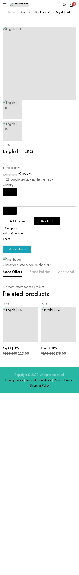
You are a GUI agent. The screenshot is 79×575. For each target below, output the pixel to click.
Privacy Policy (14, 380)
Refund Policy (63, 380)
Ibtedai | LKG (49, 348)
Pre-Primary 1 (43, 12)
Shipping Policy (39, 385)
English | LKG (11, 348)
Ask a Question (13, 233)
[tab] (12, 272)
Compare (11, 228)
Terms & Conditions (38, 380)
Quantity (8, 185)
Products (25, 12)
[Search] (64, 5)
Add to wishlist (7, 161)
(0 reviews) (25, 173)
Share (6, 239)
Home (11, 12)
